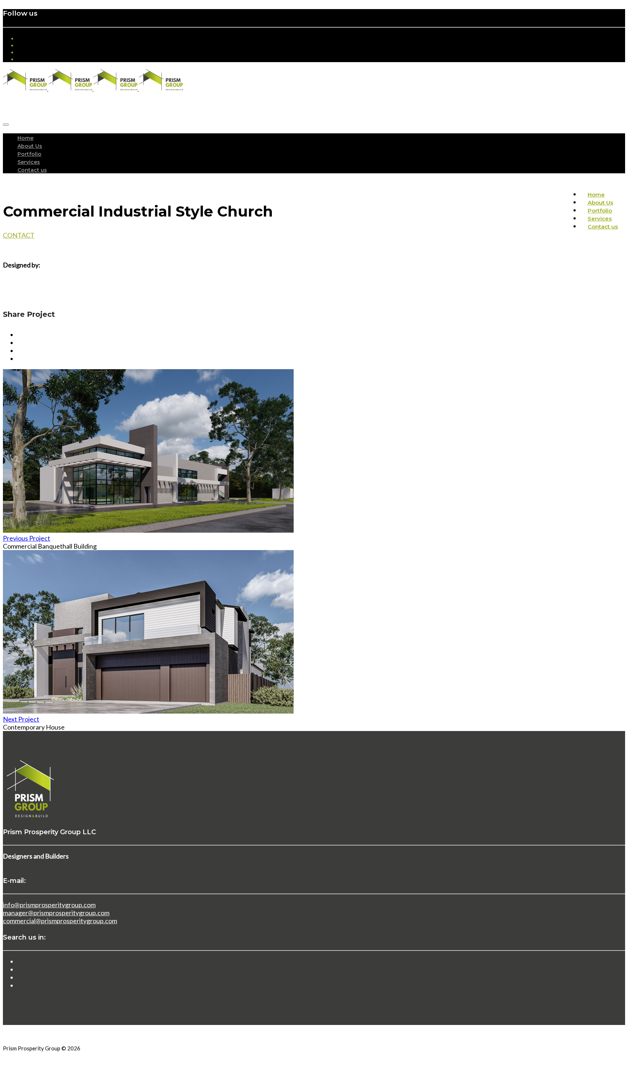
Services (28, 162)
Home (25, 138)
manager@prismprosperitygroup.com (56, 913)
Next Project (21, 719)
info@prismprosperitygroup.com (49, 905)
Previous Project (26, 538)
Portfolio (29, 154)
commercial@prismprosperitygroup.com (60, 921)
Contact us (32, 170)
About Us (29, 146)
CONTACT (19, 235)
